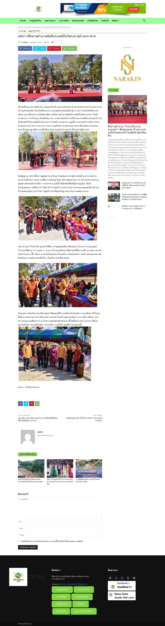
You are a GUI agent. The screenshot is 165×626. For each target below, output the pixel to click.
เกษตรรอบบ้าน (49, 20)
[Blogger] (110, 578)
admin (25, 42)
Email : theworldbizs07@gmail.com (74, 584)
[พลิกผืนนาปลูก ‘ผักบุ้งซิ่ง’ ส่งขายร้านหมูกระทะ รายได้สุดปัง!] (114, 209)
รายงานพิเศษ (64, 20)
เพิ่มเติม (115, 20)
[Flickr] (122, 578)
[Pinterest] (31, 403)
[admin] (19, 42)
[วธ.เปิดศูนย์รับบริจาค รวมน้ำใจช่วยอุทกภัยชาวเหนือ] (89, 468)
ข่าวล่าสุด (28, 27)
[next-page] (113, 217)
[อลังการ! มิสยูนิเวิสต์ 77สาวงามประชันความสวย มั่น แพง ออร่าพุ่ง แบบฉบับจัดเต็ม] (60, 468)
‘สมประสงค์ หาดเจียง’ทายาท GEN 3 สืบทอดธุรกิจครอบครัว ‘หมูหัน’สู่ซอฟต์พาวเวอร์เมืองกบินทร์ (134, 197)
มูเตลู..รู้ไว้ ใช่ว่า (34, 31)
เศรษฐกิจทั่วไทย (35, 20)
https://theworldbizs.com (45, 435)
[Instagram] (128, 578)
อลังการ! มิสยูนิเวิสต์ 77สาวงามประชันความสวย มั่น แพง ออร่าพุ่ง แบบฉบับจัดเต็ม (60, 481)
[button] (144, 21)
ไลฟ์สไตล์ (105, 20)
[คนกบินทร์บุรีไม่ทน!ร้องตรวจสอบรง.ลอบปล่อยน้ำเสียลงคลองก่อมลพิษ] (31, 468)
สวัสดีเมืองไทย (92, 20)
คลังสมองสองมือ (78, 20)
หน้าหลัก (23, 20)
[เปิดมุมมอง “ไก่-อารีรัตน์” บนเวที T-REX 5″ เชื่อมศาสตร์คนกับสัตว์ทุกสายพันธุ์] (114, 186)
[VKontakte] (134, 578)
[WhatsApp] (37, 403)
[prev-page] (109, 217)
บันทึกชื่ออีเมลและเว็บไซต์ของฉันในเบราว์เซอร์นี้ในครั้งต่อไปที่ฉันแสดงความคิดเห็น (52, 541)
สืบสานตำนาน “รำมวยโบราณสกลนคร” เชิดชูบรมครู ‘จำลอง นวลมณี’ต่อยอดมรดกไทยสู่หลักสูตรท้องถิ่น (127, 131)
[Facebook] (20, 403)
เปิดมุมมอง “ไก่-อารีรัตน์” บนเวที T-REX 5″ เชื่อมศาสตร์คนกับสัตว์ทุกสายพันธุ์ (133, 185)
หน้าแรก (20, 27)
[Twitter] (26, 403)
